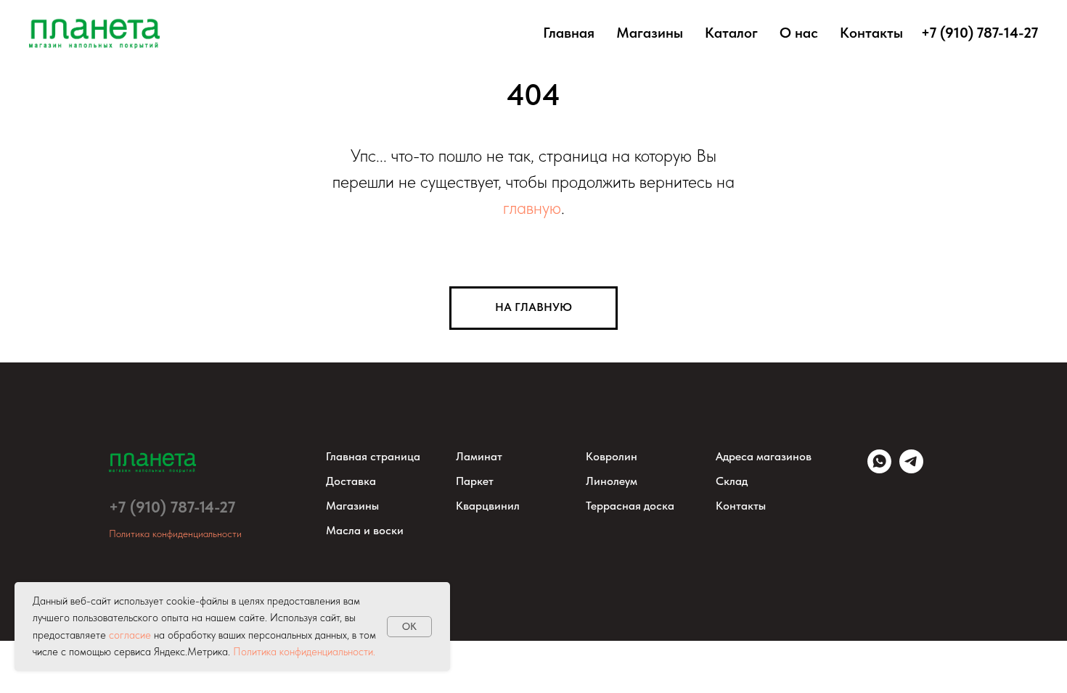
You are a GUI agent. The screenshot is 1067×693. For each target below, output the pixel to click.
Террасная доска (630, 506)
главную (532, 207)
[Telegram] (911, 469)
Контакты (871, 32)
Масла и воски (365, 530)
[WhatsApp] (879, 469)
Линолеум (611, 481)
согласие (130, 635)
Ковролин (611, 456)
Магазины (649, 32)
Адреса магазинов (764, 456)
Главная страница (373, 456)
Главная (568, 32)
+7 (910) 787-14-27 (172, 506)
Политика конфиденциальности (175, 533)
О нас (799, 32)
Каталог (731, 32)
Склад (732, 481)
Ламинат (479, 456)
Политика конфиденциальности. (304, 651)
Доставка (351, 481)
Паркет (475, 481)
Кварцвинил (488, 506)
